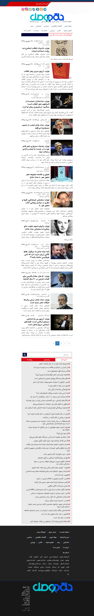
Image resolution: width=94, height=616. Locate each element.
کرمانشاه (54, 570)
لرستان (54, 567)
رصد (31, 26)
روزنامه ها (29, 360)
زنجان (50, 563)
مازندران (48, 567)
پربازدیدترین (47, 360)
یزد (68, 574)
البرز (41, 557)
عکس (59, 30)
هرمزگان (36, 567)
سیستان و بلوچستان (35, 563)
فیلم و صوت (67, 30)
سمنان (44, 563)
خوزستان (56, 563)
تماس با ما (27, 30)
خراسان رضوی (31, 560)
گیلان (28, 570)
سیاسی (46, 26)
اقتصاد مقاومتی (57, 26)
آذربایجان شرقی (64, 557)
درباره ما (36, 30)
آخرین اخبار (64, 360)
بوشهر (67, 560)
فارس (67, 567)
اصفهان (36, 557)
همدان (30, 567)
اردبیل (46, 557)
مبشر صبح (55, 21)
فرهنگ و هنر (45, 21)
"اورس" (24, 610)
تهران (62, 560)
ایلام (30, 557)
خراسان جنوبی (41, 560)
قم (58, 567)
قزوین (62, 567)
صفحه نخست (66, 21)
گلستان (34, 570)
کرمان (60, 570)
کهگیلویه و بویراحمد (44, 570)
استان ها (44, 30)
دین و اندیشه (34, 21)
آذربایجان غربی (53, 557)
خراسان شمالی (64, 563)
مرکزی (42, 567)
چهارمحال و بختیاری (53, 560)
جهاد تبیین (67, 26)
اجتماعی (38, 26)
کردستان (66, 570)
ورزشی (52, 30)
